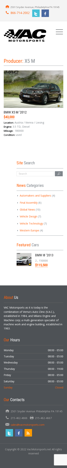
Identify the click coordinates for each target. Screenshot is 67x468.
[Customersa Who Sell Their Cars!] (25, 35)
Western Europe (29, 230)
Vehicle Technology (31, 223)
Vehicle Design (28, 216)
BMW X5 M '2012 (15, 112)
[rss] (28, 433)
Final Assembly (29, 202)
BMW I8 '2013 (44, 255)
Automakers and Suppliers (35, 195)
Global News (27, 209)
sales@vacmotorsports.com (27, 424)
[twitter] (36, 13)
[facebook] (45, 13)
